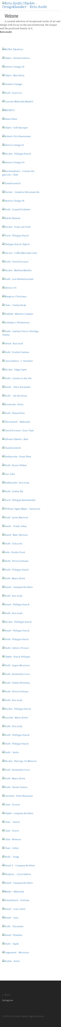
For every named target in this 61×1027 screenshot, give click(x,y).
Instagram (7, 1000)
